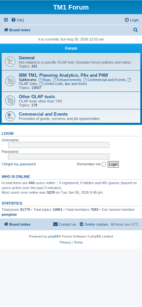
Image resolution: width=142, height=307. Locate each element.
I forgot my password (19, 164)
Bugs (47, 80)
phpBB (53, 236)
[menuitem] (17, 20)
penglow (9, 214)
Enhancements (69, 80)
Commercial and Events (107, 80)
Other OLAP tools (37, 96)
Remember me (89, 164)
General (27, 57)
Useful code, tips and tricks (65, 84)
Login (8, 133)
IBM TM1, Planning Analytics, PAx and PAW (63, 75)
